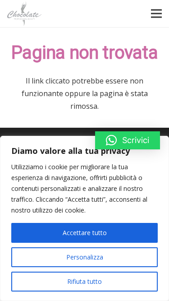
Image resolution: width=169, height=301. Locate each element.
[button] (127, 140)
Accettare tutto (85, 232)
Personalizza (84, 257)
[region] (84, 218)
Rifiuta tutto (84, 281)
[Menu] (156, 13)
